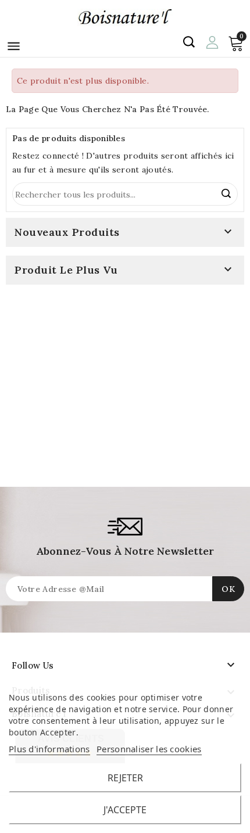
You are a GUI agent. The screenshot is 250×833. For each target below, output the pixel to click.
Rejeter (125, 777)
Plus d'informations (49, 749)
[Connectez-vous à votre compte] (212, 41)
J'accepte (125, 809)
